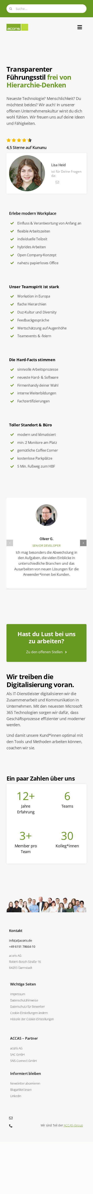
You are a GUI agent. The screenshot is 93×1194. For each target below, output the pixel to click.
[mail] (57, 182)
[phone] (11, 1126)
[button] (9, 543)
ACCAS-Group (73, 1125)
